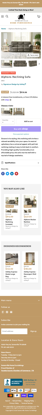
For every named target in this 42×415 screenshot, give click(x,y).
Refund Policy (17, 401)
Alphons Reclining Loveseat (9, 222)
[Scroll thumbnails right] (39, 63)
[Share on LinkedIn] (12, 173)
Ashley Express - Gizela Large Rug (11, 274)
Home (3, 29)
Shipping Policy (29, 401)
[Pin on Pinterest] (16, 173)
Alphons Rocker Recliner (30, 220)
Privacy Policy (14, 403)
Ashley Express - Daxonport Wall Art (30, 274)
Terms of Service (27, 403)
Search (7, 401)
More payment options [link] (21, 134)
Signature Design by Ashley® (14, 84)
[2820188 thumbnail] (6, 63)
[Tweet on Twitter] (7, 173)
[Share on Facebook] (3, 173)
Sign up (33, 331)
